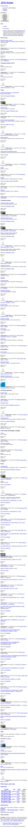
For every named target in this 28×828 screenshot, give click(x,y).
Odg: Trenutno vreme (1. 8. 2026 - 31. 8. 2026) (6, 791)
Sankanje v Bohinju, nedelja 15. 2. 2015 (9, 568)
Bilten (2, 735)
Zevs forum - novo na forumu (7, 51)
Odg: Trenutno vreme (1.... (21, 116)
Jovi (1, 617)
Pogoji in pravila (15, 823)
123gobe (5, 820)
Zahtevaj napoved (4, 137)
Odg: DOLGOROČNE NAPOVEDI (13, 134)
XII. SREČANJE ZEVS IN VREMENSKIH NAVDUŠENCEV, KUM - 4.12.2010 (10, 643)
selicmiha (7, 688)
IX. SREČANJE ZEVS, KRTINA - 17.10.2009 (10, 679)
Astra (7, 653)
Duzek (11, 566)
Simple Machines (15, 824)
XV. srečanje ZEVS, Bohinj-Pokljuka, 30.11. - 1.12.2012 (12, 597)
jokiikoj (19, 820)
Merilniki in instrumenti (5, 290)
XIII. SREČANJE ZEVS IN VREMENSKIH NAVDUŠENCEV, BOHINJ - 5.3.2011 (10, 630)
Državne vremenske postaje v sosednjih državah (10, 249)
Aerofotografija (14, 753)
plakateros (16, 819)
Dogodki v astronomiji (5, 443)
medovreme (17, 405)
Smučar (13, 799)
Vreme (13, 387)
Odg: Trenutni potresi (22, 460)
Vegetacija (3, 190)
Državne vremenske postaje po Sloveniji (9, 232)
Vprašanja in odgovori (5, 265)
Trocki (11, 820)
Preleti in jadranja (21, 753)
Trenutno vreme (4, 107)
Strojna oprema (4, 351)
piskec (7, 359)
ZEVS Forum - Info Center (8, 784)
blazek (6, 154)
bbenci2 (5, 288)
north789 (14, 336)
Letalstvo (2, 749)
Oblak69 (6, 509)
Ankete (2, 481)
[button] (4, 5)
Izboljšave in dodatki (5, 318)
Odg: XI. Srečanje (21, 664)
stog (22, 820)
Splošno (2, 167)
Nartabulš (11, 557)
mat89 (7, 124)
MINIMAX (4, 197)
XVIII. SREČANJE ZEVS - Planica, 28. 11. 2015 (11, 559)
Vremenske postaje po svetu (6, 217)
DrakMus (3, 808)
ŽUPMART (7, 714)
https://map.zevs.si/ (21, 30)
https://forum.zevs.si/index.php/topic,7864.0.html (13, 35)
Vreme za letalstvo (4, 754)
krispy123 (9, 175)
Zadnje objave (4, 786)
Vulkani (2, 433)
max (8, 275)
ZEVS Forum (7, 2)
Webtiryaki (5, 823)
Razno (2, 766)
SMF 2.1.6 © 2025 (7, 824)
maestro (8, 543)
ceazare (23, 819)
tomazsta (7, 49)
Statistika (2, 177)
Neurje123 (4, 117)
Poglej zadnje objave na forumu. (7, 812)
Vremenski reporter (4, 418)
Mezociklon (8, 415)
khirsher (6, 400)
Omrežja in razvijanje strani (6, 376)
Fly (12, 373)
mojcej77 (14, 801)
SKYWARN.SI (8, 769)
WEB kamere (3, 328)
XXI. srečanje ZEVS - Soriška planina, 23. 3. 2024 (11, 500)
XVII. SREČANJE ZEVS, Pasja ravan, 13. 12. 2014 (11, 579)
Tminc (13, 87)
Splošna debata (8, 753)
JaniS (2, 820)
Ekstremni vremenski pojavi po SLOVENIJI (10, 92)
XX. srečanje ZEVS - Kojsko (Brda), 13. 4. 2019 (11, 511)
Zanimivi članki (4, 392)
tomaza (10, 595)
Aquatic (7, 570)
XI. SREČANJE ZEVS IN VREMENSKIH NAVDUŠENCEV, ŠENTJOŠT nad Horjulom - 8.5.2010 (14, 656)
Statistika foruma (4, 805)
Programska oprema (5, 361)
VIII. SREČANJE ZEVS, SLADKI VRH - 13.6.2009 (12, 690)
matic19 (9, 747)
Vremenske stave (4, 466)
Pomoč (9, 823)
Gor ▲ (20, 823)
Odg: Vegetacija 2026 (23, 196)
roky (10, 124)
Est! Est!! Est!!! (8, 520)
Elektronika (3, 338)
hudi (12, 73)
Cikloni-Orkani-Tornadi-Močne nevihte (9, 151)
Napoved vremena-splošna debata (7, 119)
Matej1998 (14, 793)
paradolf (7, 96)
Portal (2, 75)
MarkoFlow (6, 60)
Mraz (10, 764)
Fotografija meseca (4, 402)
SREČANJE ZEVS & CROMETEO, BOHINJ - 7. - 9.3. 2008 (14, 705)
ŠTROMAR (12, 96)
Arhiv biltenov (8, 738)
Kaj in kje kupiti (4, 304)
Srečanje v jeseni (22, 616)
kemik (19, 819)
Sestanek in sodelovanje (17, 769)
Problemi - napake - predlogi (6, 40)
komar (16, 111)
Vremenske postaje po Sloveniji (7, 202)
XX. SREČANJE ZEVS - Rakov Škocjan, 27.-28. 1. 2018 (13, 522)
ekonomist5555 (12, 495)
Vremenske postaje (4, 280)
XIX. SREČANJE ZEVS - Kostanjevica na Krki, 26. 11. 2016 (13, 545)
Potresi (2, 453)
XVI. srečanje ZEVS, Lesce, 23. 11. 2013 (9, 588)
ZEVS (2, 65)
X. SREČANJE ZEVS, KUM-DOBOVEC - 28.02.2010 (12, 667)
